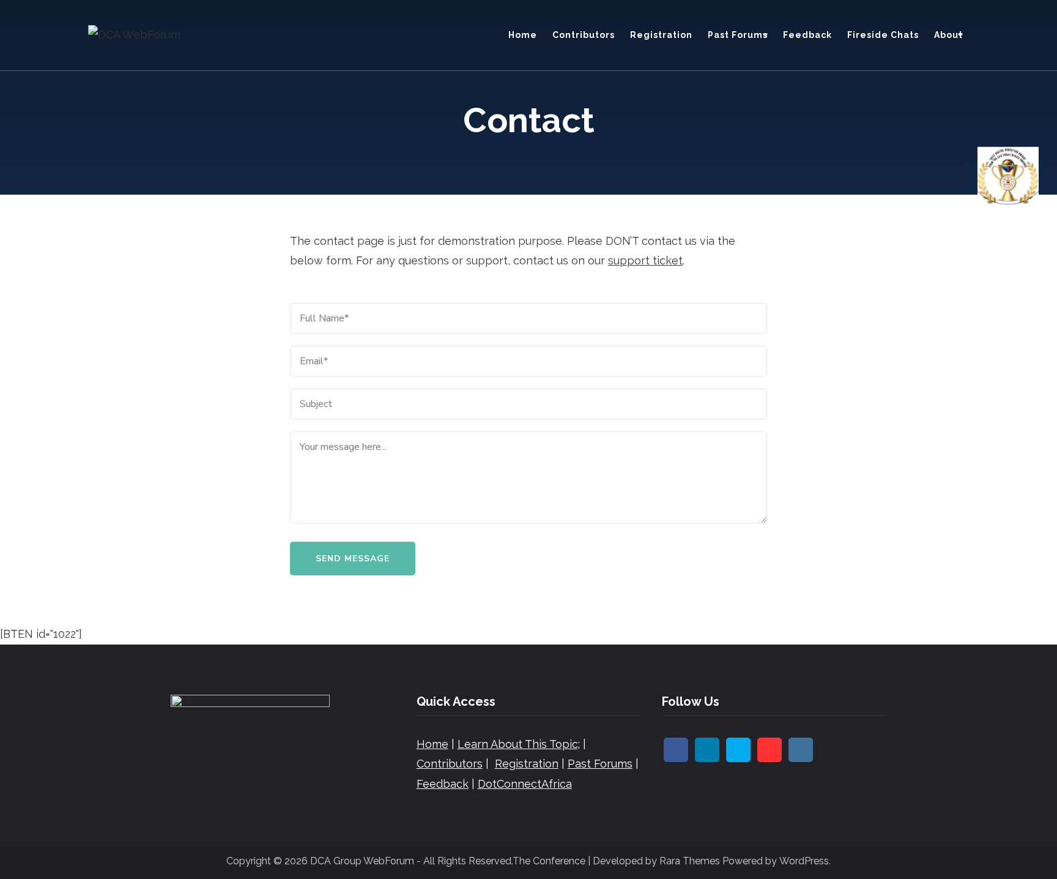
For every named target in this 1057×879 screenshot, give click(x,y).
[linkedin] (707, 750)
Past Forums (738, 35)
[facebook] (676, 750)
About (948, 35)
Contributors (583, 35)
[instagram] (800, 750)
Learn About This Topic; (519, 744)
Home (522, 35)
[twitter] (738, 750)
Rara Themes (689, 861)
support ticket (645, 260)
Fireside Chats (883, 35)
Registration (661, 35)
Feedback (807, 35)
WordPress (804, 861)
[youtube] (769, 750)
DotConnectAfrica (525, 783)
